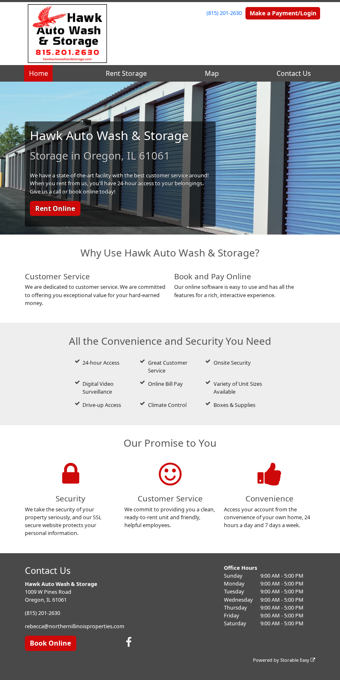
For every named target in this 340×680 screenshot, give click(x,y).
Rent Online (55, 208)
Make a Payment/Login (283, 13)
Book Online (50, 643)
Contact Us (294, 73)
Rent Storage (126, 73)
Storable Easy (295, 660)
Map (212, 73)
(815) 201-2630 (224, 13)
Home (38, 73)
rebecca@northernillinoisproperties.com (74, 626)
